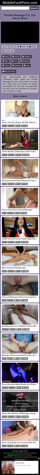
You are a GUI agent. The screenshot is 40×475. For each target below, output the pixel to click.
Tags (21, 451)
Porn (15, 61)
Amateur (27, 57)
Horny (16, 57)
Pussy (6, 57)
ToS (26, 451)
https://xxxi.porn (9, 453)
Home (14, 451)
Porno (6, 65)
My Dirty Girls (9, 71)
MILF (6, 61)
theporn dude (23, 457)
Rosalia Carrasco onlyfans (26, 453)
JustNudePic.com (10, 457)
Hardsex (17, 65)
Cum (28, 65)
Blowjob (25, 61)
